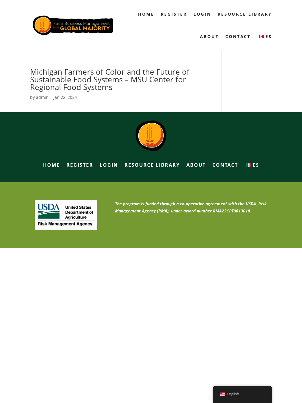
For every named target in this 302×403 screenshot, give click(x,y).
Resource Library (245, 14)
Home (146, 14)
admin (42, 97)
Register (174, 14)
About (209, 36)
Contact (238, 36)
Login (202, 14)
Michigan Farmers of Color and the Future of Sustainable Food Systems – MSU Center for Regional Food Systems (109, 79)
